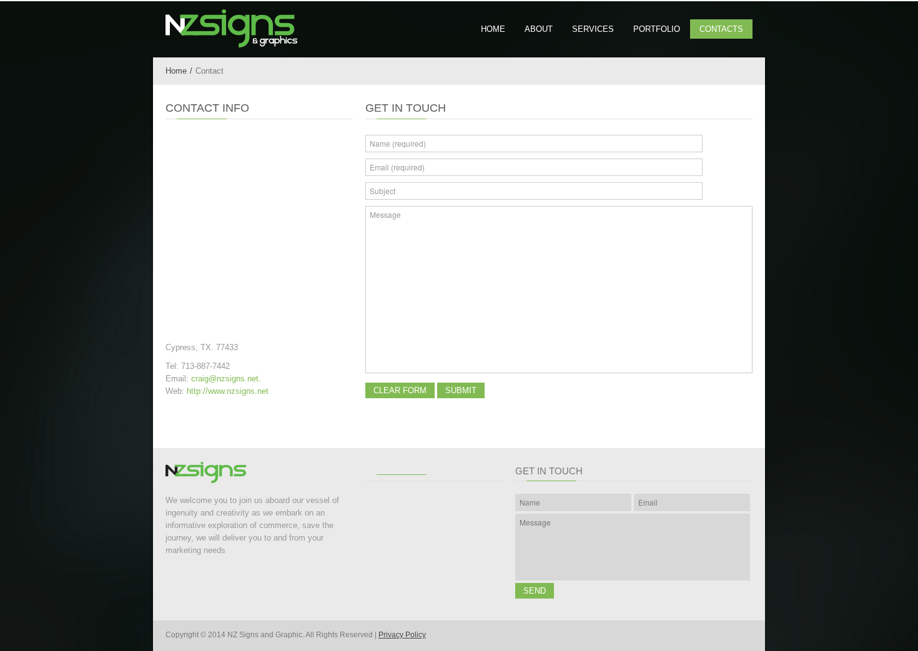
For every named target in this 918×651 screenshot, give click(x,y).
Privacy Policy (402, 634)
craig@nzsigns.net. (226, 378)
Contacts (721, 29)
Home (493, 29)
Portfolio (656, 29)
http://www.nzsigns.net (228, 391)
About (539, 29)
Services (593, 29)
